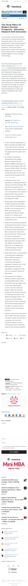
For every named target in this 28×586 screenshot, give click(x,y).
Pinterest (21, 416)
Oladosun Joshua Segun (10, 538)
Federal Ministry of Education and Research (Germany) (14, 383)
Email (24, 416)
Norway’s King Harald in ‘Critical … (11, 549)
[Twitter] (21, 18)
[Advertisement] (14, 363)
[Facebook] (19, 18)
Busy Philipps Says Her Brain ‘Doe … (11, 554)
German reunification (10, 388)
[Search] (26, 1)
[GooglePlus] (23, 18)
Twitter (6, 416)
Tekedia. (11, 583)
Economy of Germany (14, 379)
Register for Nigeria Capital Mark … (11, 531)
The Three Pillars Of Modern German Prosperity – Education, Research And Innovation (13, 28)
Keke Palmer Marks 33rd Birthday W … (12, 537)
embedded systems (9, 381)
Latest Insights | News (9, 22)
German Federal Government (11, 384)
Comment (3, 423)
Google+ (14, 416)
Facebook (10, 416)
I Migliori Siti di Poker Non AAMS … (11, 543)
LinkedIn (17, 416)
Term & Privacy (15, 585)
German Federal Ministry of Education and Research (11, 105)
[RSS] (26, 18)
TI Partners (7, 544)
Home (2, 22)
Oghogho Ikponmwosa (12, 34)
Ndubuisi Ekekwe (9, 533)
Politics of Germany (17, 389)
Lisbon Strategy (10, 177)
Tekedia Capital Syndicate (15, 126)
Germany (17, 388)
